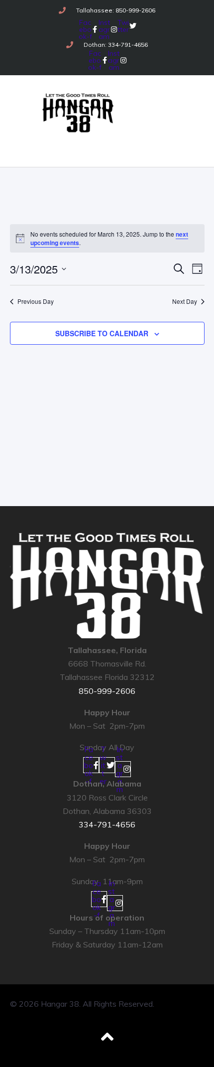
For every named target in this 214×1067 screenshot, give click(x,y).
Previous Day (35, 301)
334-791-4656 (107, 824)
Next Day (184, 301)
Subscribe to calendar (101, 333)
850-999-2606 (107, 691)
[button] (61, 143)
